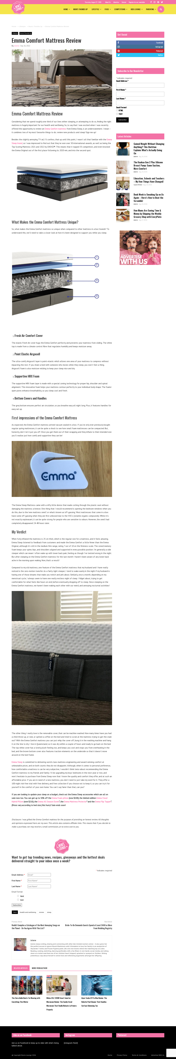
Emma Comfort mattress (55, 128)
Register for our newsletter (137, 2)
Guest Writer (138, 185)
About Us (108, 2)
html (22, 896)
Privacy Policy (122, 1055)
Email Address (18, 875)
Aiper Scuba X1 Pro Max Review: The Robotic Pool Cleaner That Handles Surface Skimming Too (94, 1002)
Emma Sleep (17, 762)
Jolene (16, 46)
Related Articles (21, 968)
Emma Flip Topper (103, 801)
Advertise (116, 2)
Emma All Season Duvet (48, 801)
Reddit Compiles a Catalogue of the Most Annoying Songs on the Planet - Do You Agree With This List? (36, 927)
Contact (124, 2)
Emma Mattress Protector (75, 801)
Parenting (150, 9)
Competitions (119, 9)
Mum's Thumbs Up (25, 33)
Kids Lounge (136, 9)
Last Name (17, 886)
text (22, 900)
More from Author (39, 968)
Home (66, 9)
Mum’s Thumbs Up (80, 9)
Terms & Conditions (139, 1055)
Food (107, 9)
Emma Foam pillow (60, 798)
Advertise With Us (157, 1055)
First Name (17, 880)
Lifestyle (95, 9)
